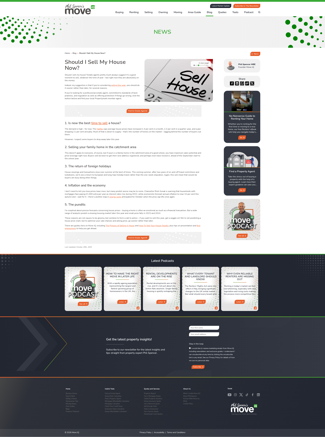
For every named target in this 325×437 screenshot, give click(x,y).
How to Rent (70, 396)
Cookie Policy (188, 404)
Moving (178, 12)
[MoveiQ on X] (241, 395)
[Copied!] (247, 83)
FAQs (185, 401)
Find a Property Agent (113, 399)
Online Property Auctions (153, 399)
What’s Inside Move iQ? (191, 393)
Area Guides (70, 406)
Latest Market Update (221, 6)
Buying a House (71, 393)
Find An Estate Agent (137, 111)
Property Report (150, 393)
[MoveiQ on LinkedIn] (258, 395)
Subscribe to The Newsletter (247, 6)
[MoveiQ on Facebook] (253, 395)
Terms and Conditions (176, 432)
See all (241, 236)
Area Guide (194, 12)
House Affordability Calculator (116, 411)
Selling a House (71, 399)
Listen (121, 302)
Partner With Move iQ (191, 399)
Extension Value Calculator (114, 409)
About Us (187, 389)
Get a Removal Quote (152, 404)
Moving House (71, 404)
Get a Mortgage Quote (152, 396)
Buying (119, 12)
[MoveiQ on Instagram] (235, 395)
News (256, 54)
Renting (134, 12)
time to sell (99, 123)
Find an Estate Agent (112, 393)
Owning (163, 12)
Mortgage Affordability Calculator (117, 401)
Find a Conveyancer (151, 409)
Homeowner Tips (72, 401)
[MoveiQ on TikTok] (247, 395)
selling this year (118, 85)
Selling (148, 12)
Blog (209, 12)
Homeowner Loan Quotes (153, 414)
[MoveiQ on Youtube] (229, 395)
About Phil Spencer (190, 396)
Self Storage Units (150, 406)
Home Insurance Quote (152, 401)
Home (67, 53)
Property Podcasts (72, 411)
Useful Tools (109, 389)
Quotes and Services (152, 389)
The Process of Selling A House (120, 225)
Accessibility (159, 432)
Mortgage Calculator (112, 404)
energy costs (115, 196)
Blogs (68, 409)
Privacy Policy (145, 432)
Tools (235, 12)
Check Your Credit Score (114, 406)
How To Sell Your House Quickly (153, 225)
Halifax (100, 129)
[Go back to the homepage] (80, 9)
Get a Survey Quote (151, 411)
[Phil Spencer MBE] (230, 65)
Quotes (222, 12)
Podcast (248, 12)
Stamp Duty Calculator (113, 396)
